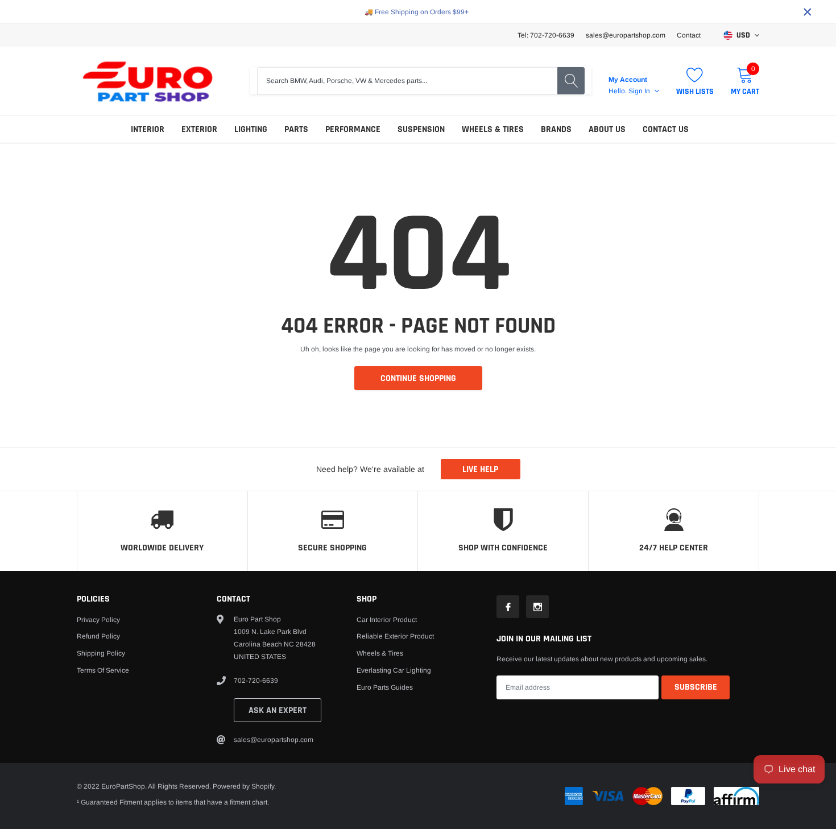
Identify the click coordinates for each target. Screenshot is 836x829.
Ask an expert (278, 710)
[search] (571, 80)
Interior (147, 129)
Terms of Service (103, 670)
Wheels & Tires (493, 129)
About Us (607, 129)
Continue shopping (418, 378)
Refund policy (98, 636)
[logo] (148, 81)
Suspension (421, 129)
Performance (352, 129)
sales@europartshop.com (625, 35)
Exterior (199, 129)
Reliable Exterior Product (395, 636)
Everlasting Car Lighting (394, 670)
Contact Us (666, 129)
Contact (689, 35)
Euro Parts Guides (385, 687)
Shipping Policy (101, 653)
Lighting (250, 129)
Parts (296, 129)
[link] (507, 606)
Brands (556, 129)
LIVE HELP (480, 469)
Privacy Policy (98, 620)
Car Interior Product (387, 620)
